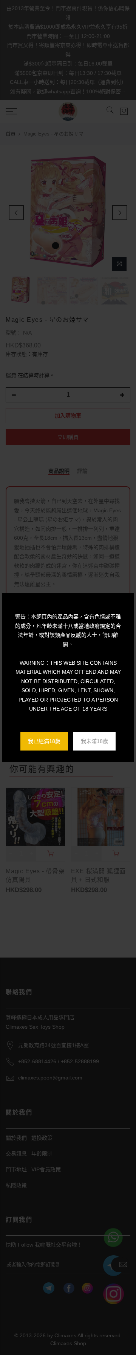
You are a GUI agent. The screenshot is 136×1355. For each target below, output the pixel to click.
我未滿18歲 (94, 741)
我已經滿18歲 (44, 741)
